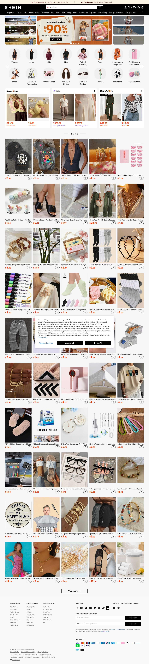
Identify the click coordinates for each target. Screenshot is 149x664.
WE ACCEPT (79, 639)
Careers (12, 617)
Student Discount (15, 620)
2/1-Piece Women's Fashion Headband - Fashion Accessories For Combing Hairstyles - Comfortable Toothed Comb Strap (130, 265)
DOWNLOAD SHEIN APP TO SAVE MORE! (126, 604)
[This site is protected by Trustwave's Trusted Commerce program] (77, 650)
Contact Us (46, 607)
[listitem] (18, 159)
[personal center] (125, 7)
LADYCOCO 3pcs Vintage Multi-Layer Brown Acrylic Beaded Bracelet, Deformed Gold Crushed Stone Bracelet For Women (18, 265)
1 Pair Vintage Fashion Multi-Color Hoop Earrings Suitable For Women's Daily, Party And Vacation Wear (130, 534)
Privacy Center (14, 652)
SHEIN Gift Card (47, 620)
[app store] (114, 609)
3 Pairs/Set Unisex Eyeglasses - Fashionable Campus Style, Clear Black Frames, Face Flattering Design (102, 489)
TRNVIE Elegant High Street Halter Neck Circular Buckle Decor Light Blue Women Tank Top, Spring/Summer (74, 175)
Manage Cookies (43, 652)
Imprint (44, 657)
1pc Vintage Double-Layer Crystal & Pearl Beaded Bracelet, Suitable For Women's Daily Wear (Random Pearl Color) (130, 489)
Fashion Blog (14, 625)
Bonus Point (46, 612)
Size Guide (30, 620)
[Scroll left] (140, 12)
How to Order (30, 614)
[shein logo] (13, 7)
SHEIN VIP (30, 622)
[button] (138, 7)
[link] (37, 2)
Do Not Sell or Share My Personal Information (23, 654)
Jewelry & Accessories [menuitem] (116, 12)
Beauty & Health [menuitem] (130, 12)
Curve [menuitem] (58, 12)
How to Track (30, 617)
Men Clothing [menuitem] (66, 12)
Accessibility (36, 657)
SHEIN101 (13, 622)
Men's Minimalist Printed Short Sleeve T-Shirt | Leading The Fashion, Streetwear (130, 399)
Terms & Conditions (45, 654)
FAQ (44, 622)
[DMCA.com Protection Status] (82, 650)
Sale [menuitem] (25, 12)
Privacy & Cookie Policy (118, 629)
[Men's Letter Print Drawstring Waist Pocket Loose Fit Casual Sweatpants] (18, 335)
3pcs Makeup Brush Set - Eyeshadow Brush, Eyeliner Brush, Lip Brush (102, 354)
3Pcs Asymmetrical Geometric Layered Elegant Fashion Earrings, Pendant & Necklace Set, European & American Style (46, 578)
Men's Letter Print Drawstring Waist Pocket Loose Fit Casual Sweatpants (18, 354)
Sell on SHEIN (31, 625)
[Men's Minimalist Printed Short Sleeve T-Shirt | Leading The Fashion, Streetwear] (130, 380)
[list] (93, 608)
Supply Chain (14, 614)
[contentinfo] (108, 644)
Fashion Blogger (15, 612)
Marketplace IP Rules (16, 657)
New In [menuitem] (19, 12)
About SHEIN (14, 607)
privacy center (105, 631)
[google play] (118, 609)
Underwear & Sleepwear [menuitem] (87, 12)
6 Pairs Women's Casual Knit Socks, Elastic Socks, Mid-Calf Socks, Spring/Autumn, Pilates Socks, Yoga (102, 265)
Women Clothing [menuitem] (34, 12)
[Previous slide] (39, 29)
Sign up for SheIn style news (86, 614)
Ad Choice (52, 657)
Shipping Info (30, 607)
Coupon (45, 617)
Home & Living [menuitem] (102, 12)
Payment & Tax (47, 609)
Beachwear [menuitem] (45, 12)
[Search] (100, 7)
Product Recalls (47, 614)
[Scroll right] (142, 12)
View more (73, 591)
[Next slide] (109, 29)
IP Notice (27, 657)
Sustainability (14, 609)
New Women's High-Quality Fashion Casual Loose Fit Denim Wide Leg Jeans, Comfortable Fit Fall (102, 220)
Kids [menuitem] (52, 12)
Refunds (29, 612)
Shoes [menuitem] (75, 12)
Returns (29, 609)
